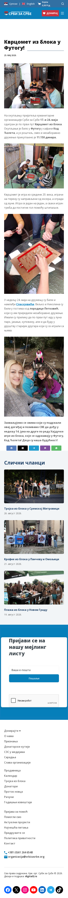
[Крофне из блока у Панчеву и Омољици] (34, 537)
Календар (10, 776)
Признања (11, 741)
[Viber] (45, 448)
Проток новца (13, 791)
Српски (13, 3)
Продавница (12, 770)
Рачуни (9, 797)
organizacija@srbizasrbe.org (25, 856)
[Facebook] (11, 448)
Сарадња (10, 757)
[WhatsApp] (56, 448)
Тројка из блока (14, 781)
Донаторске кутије (17, 746)
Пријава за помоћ (16, 811)
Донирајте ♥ (12, 731)
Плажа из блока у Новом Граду (25, 610)
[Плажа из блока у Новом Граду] (34, 588)
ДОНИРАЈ (52, 13)
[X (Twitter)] (23, 448)
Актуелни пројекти (17, 822)
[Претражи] (62, 3)
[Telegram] (34, 448)
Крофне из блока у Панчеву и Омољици (31, 559)
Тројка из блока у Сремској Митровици (31, 508)
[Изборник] (62, 13)
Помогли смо (12, 817)
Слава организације (17, 762)
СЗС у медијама (14, 752)
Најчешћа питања (16, 827)
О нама (9, 736)
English (31, 3)
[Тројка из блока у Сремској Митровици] (34, 486)
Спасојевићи (25, 304)
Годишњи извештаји (18, 802)
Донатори (11, 786)
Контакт (9, 843)
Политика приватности (19, 838)
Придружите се (14, 833)
